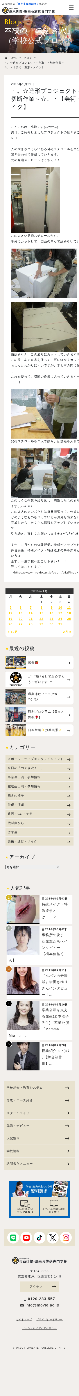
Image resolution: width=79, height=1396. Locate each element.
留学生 (13, 832)
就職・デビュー (18, 1125)
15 (41, 613)
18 (69, 613)
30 (52, 624)
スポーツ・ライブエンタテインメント (36, 759)
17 (60, 613)
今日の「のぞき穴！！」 (26, 768)
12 (11, 613)
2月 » (67, 632)
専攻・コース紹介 (20, 1100)
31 (60, 624)
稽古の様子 (16, 795)
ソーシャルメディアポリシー (39, 1328)
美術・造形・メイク (22, 841)
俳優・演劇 (16, 804)
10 (60, 607)
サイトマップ (24, 1319)
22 (41, 618)
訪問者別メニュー (20, 1163)
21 (31, 618)
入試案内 (13, 1138)
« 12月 (13, 632)
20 (21, 618)
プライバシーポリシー (49, 1319)
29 (41, 624)
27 (21, 624)
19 (11, 618)
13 (21, 613)
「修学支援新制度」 (27, 3)
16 (52, 613)
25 (69, 618)
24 (60, 618)
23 (52, 618)
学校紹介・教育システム (25, 1087)
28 (31, 624)
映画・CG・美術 (20, 813)
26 (11, 624)
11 (69, 607)
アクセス (36, 1286)
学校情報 (13, 1151)
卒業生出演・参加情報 (24, 777)
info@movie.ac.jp (41, 1305)
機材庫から (16, 823)
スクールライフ (18, 1113)
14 (31, 613)
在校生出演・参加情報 (24, 786)
